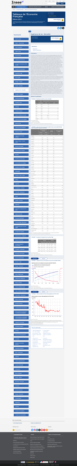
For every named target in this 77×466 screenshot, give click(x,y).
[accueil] (13, 7)
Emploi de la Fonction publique (21, 119)
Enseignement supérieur (19, 231)
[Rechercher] (57, 3)
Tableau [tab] (43, 258)
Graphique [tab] (35, 258)
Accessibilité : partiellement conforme (33, 464)
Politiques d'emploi (18, 110)
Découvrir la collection (52, 15)
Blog (49, 1)
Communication (18, 398)
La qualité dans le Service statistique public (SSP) (20, 444)
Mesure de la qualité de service (52, 444)
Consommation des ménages (20, 162)
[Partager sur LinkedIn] (60, 28)
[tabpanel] (47, 111)
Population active (18, 102)
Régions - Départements (19, 43)
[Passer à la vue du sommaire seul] (30, 31)
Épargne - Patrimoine (19, 266)
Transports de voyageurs (19, 410)
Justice (16, 196)
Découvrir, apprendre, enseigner (35, 442)
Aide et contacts (32, 455)
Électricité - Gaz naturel (19, 381)
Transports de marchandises (20, 414)
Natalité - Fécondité (18, 85)
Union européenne (18, 47)
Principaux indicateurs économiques (19, 245)
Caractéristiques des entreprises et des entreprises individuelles (21, 318)
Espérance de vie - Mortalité (20, 90)
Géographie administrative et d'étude (19, 447)
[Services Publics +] (52, 462)
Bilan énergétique (18, 373)
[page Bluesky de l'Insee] (32, 430)
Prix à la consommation (19, 257)
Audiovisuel (17, 402)
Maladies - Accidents (19, 200)
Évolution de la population (20, 69)
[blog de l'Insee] (44, 430)
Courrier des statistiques (17, 451)
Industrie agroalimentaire (20, 360)
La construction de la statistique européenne (54, 442)
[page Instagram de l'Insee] (34, 430)
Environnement (18, 55)
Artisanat (17, 330)
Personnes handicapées (19, 218)
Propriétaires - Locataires (19, 187)
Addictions (17, 204)
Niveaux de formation (19, 240)
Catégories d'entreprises (19, 322)
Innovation (17, 338)
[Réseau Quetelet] (30, 462)
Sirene (31, 440)
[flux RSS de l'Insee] (46, 430)
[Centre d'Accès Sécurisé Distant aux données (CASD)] (37, 462)
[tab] (35, 258)
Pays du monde (18, 38)
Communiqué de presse (17, 422)
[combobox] (54, 3)
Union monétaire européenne (20, 291)
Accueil (14, 9)
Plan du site (57, 464)
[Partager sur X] (63, 28)
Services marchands (19, 389)
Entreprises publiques (19, 326)
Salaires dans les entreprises (20, 127)
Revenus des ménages (19, 146)
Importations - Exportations (20, 295)
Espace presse (32, 457)
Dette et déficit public (19, 274)
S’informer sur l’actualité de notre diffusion (36, 446)
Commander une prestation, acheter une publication (36, 452)
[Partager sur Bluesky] (58, 28)
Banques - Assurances (19, 394)
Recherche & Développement (20, 334)
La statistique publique (51, 440)
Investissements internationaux (21, 307)
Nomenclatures (15, 445)
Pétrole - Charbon (18, 377)
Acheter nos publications (35, 422)
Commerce (17, 385)
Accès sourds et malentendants (45, 464)
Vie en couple (17, 77)
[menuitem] (13, 7)
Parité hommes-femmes (19, 98)
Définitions (15, 440)
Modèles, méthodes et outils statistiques (19, 449)
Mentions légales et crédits (22, 464)
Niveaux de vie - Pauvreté (20, 150)
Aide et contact (50, 429)
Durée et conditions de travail (20, 115)
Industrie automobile (19, 364)
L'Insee (49, 437)
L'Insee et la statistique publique (57, 6)
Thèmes (62, 3)
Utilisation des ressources (20, 59)
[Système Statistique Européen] (23, 462)
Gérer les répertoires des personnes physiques (37, 447)
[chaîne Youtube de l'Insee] (42, 430)
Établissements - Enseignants (20, 235)
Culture (16, 179)
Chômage (17, 106)
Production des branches (19, 253)
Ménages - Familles (18, 81)
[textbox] (49, 3)
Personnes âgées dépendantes (20, 222)
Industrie (17, 356)
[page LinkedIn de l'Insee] (37, 430)
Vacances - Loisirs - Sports (20, 175)
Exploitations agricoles (19, 348)
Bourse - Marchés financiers (20, 270)
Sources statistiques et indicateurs (18, 442)
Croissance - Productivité (19, 249)
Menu (46, 1)
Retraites (17, 154)
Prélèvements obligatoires (20, 278)
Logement (17, 183)
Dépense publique (18, 282)
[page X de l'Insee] (39, 430)
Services (46, 6)
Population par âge (18, 73)
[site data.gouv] (44, 462)
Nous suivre (32, 453)
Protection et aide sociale (20, 158)
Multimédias (17, 171)
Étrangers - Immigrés (19, 94)
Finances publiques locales (20, 286)
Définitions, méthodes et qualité (35, 6)
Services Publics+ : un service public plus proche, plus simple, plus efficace (55, 446)
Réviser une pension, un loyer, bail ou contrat (37, 437)
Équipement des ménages (20, 167)
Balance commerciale (19, 299)
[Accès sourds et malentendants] (60, 1)
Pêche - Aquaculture (19, 352)
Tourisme (17, 406)
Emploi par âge (18, 123)
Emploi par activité (18, 131)
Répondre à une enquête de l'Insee (35, 444)
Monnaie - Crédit (18, 261)
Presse (53, 1)
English (64, 1)
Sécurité (52, 464)
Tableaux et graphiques (37, 50)
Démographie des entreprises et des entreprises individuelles (21, 312)
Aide (57, 1)
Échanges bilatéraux (19, 303)
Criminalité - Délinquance (19, 192)
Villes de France (18, 51)
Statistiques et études (21, 6)
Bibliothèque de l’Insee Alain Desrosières (36, 449)
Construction (17, 369)
